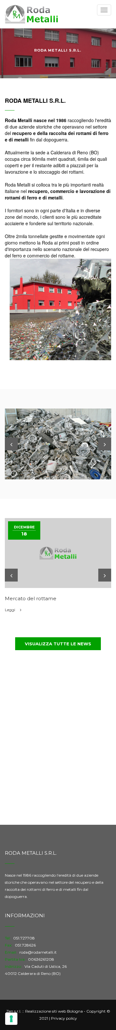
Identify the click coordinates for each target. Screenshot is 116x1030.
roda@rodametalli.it (38, 952)
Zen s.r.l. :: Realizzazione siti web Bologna (44, 1011)
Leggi (10, 609)
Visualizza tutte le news (58, 643)
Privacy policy (64, 1018)
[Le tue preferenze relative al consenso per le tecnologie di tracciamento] (11, 1019)
